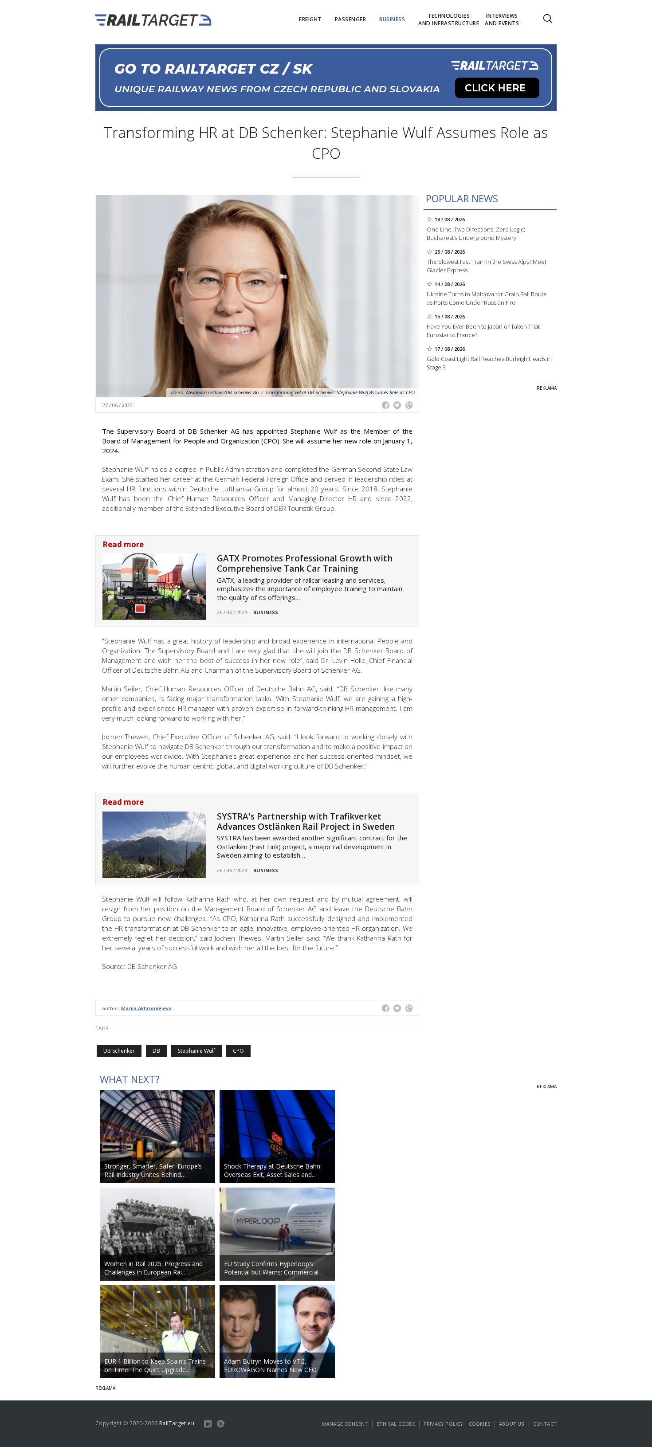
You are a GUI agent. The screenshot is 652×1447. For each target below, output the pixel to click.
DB (156, 1051)
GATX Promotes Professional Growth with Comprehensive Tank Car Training (305, 563)
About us (511, 1423)
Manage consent (345, 1423)
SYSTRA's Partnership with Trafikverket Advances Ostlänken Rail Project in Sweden (306, 821)
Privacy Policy (443, 1423)
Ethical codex (396, 1423)
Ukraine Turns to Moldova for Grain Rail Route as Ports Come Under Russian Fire (487, 298)
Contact (545, 1423)
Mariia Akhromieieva (146, 1008)
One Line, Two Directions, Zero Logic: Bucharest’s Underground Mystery (476, 233)
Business (265, 612)
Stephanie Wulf (196, 1051)
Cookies (479, 1423)
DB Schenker (119, 1051)
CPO (238, 1051)
